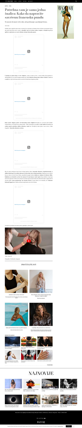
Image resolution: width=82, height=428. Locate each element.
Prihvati (68, 426)
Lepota (19, 1)
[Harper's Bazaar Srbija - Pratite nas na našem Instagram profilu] (43, 418)
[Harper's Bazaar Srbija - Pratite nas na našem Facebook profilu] (37, 418)
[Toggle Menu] (6, 1)
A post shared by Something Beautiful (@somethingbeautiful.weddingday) (29, 118)
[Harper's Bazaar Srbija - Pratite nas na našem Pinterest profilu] (41, 418)
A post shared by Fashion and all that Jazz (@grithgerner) (29, 71)
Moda (15, 1)
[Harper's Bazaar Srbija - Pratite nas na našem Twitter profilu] (39, 418)
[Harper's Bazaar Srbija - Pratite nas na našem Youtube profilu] (45, 418)
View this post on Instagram (20, 54)
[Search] (76, 1)
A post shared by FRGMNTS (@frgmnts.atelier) (28, 167)
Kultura (24, 1)
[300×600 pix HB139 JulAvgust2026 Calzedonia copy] (65, 22)
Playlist (31, 1)
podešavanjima (60, 426)
